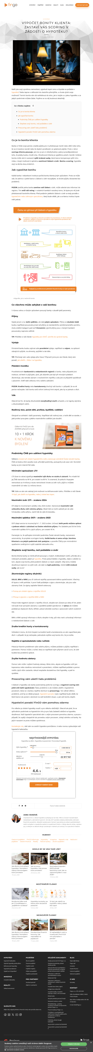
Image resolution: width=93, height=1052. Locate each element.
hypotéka (37, 559)
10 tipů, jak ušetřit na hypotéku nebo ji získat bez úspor (58, 903)
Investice (48, 5)
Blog (62, 5)
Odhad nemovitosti (9, 988)
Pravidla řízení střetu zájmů (55, 986)
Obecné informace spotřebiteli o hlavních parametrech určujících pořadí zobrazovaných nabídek (56, 969)
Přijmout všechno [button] (74, 1044)
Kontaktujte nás (82, 5)
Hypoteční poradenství (10, 968)
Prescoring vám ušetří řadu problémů (32, 128)
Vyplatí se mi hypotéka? (10, 971)
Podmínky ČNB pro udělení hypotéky (34, 119)
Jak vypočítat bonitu (25, 116)
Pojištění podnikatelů (31, 974)
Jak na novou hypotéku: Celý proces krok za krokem (39, 868)
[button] (31, 1050)
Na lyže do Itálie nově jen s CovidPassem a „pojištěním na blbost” (20, 903)
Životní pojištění (58, 841)
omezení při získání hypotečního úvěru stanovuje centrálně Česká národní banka (49, 459)
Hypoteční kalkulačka (9, 961)
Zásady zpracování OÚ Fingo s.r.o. (57, 961)
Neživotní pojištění (75, 974)
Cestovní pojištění (18, 839)
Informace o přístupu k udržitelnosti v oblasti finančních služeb (56, 982)
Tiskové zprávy (45, 841)
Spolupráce (69, 5)
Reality (35, 841)
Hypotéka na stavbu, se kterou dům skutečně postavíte (39, 903)
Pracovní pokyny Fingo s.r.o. (55, 1010)
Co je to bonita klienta (26, 111)
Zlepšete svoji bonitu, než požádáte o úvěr (36, 124)
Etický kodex (51, 996)
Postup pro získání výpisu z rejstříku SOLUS (29, 591)
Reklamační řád (52, 978)
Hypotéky (46, 19)
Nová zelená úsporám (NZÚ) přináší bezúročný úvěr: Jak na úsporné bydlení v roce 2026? (58, 870)
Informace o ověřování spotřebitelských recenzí (54, 974)
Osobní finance (25, 841)
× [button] (91, 1042)
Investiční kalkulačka (9, 980)
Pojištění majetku (30, 968)
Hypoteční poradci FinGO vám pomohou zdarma (36, 132)
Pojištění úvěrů (30, 966)
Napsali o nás (63, 839)
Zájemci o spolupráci (31, 985)
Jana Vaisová (60, 806)
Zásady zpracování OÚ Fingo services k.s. (46, 1048)
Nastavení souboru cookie (55, 1001)
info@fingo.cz (77, 1005)
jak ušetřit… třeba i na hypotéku (29, 360)
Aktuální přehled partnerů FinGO (56, 998)
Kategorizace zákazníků (54, 989)
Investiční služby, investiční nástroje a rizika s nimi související (56, 992)
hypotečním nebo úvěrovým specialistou (27, 196)
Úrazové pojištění (30, 963)
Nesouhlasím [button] (74, 1048)
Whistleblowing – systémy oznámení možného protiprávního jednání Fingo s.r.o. (57, 1005)
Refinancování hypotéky (10, 966)
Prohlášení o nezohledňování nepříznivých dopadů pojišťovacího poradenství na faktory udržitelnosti (57, 1015)
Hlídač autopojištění (31, 971)
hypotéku (15, 92)
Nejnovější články (74, 961)
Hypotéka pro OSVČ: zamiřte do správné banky (49, 337)
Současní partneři (30, 982)
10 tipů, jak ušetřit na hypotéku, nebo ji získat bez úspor (33, 494)
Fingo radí (72, 963)
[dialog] (46, 1046)
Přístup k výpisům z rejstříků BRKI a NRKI (28, 597)
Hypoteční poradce (47, 694)
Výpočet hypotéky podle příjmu (12, 963)
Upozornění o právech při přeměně (57, 1024)
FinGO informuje (33, 839)
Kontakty (72, 982)
